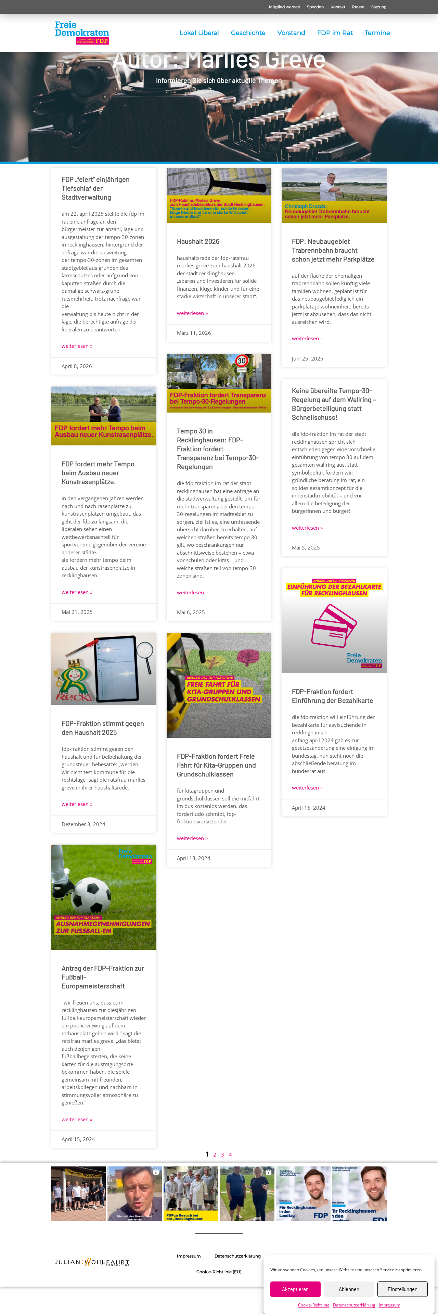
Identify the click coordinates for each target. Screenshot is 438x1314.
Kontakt (338, 6)
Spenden (315, 6)
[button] (78, 1193)
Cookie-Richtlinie (314, 1305)
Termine (377, 33)
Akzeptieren (295, 1289)
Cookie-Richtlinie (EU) (219, 1271)
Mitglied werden (284, 6)
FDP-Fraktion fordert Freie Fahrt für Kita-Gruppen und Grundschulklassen (216, 765)
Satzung (379, 6)
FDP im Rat (335, 33)
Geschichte (248, 33)
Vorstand (291, 33)
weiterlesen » (77, 345)
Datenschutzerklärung (354, 1305)
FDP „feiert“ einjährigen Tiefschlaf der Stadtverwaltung (96, 188)
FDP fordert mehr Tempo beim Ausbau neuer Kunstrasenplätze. (98, 472)
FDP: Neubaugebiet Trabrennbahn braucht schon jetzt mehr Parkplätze (333, 250)
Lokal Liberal (199, 33)
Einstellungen (402, 1289)
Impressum (389, 1305)
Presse (358, 6)
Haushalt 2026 (198, 241)
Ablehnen (349, 1289)
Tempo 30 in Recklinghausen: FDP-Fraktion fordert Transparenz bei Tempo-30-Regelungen (218, 448)
